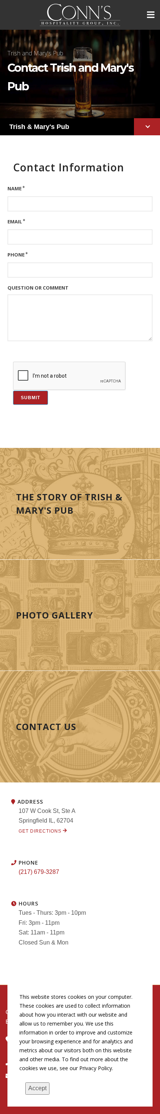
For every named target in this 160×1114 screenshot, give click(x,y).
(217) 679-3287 (39, 872)
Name (14, 188)
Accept (37, 1088)
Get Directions (41, 831)
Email (14, 221)
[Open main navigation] (150, 15)
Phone (16, 254)
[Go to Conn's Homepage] (80, 15)
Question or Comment (37, 287)
